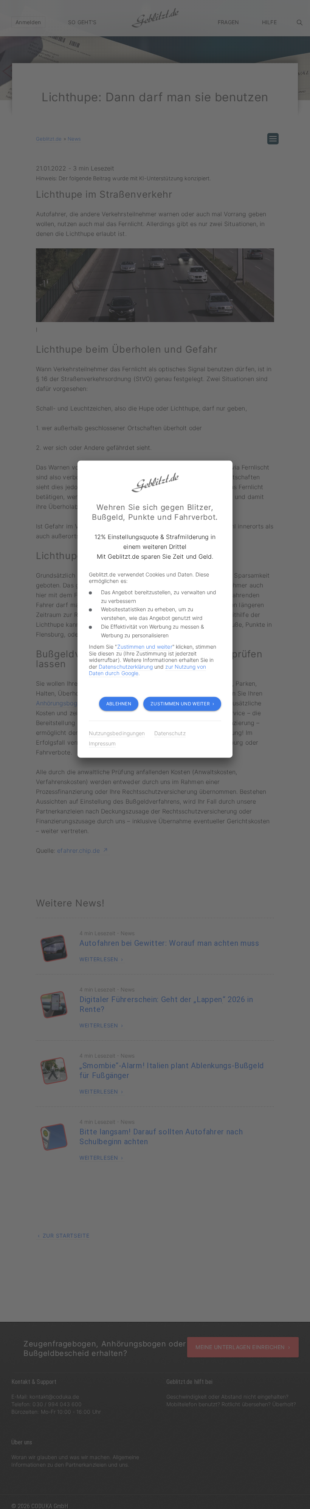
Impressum (102, 743)
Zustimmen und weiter (144, 647)
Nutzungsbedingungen (117, 733)
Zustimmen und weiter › (182, 703)
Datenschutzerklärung (126, 666)
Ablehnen (118, 703)
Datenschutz (170, 733)
